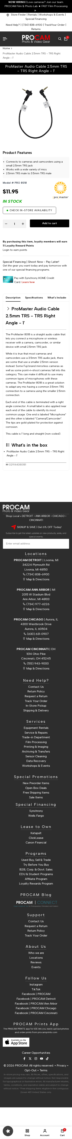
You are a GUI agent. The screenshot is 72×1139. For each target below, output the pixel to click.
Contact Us (36, 687)
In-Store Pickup (36, 705)
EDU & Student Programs (36, 874)
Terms (43, 1070)
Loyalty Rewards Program (36, 883)
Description (13, 297)
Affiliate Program (36, 879)
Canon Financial (36, 842)
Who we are (36, 953)
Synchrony (36, 811)
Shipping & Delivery (36, 710)
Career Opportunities (36, 1052)
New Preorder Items (36, 783)
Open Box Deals (36, 788)
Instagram (36, 984)
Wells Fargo (36, 815)
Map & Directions (37, 579)
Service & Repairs (36, 732)
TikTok (36, 989)
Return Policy (36, 691)
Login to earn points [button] (15, 250)
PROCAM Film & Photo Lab (21, 6)
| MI (36, 589)
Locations (36, 957)
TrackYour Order (54, 24)
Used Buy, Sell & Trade (36, 860)
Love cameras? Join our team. (36, 2)
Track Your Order (36, 701)
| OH (36, 649)
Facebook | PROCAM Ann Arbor (36, 1003)
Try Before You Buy (36, 864)
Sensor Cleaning (36, 756)
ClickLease (36, 838)
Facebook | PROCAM (36, 994)
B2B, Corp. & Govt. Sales (36, 869)
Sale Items (36, 797)
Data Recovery (36, 761)
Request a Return (36, 696)
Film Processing (36, 742)
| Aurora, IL (36, 619)
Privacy (61, 1065)
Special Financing (36, 19)
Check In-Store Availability (31, 210)
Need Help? (13, 24)
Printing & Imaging (36, 746)
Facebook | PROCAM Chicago (36, 1008)
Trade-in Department (36, 737)
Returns (36, 29)
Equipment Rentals (36, 728)
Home (6, 48)
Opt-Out (31, 1070)
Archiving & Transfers (36, 751)
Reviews (36, 962)
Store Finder (18, 14)
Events (36, 967)
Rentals (32, 14)
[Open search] (60, 39)
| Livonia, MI (36, 560)
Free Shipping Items (36, 792)
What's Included (57, 297)
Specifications (34, 297)
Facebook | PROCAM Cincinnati (36, 1013)
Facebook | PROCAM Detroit (36, 998)
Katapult (36, 833)
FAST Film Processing (54, 6)
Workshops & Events (51, 14)
